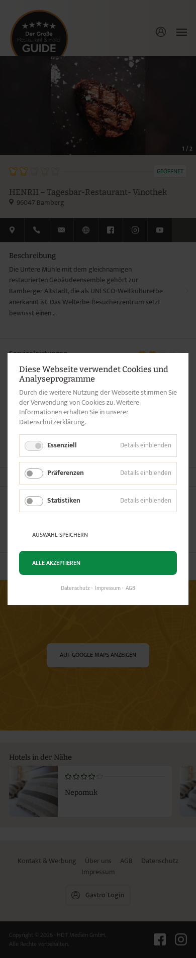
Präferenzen (65, 472)
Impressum (108, 588)
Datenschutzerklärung (52, 422)
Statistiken (63, 500)
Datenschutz (75, 588)
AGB (130, 588)
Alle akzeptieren (56, 563)
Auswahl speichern (60, 535)
